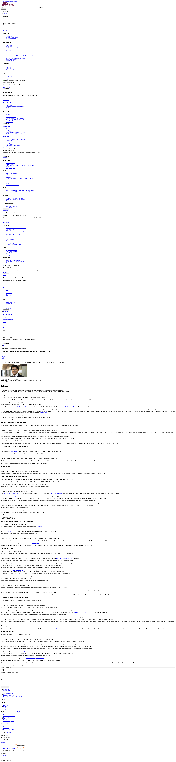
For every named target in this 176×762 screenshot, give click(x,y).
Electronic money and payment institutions (15, 118)
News (4, 275)
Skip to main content (5, 1)
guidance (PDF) (27, 651)
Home (4, 345)
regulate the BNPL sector (56, 493)
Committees (8, 68)
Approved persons (10, 128)
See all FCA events (10, 308)
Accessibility (6, 689)
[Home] (8, 6)
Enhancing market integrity (12, 37)
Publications (6, 311)
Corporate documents (8, 317)
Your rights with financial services (13, 234)
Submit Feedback (4, 687)
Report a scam (9, 262)
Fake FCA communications (12, 251)
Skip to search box (14, 1)
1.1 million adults (14, 451)
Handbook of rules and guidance (13, 47)
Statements (8, 295)
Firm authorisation (7, 102)
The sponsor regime (10, 168)
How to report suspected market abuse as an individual (18, 191)
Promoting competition (11, 38)
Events (4, 306)
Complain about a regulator (12, 240)
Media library (9, 303)
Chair (7, 66)
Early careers (9, 77)
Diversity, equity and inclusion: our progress (15, 58)
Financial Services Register (9, 716)
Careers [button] (9, 724)
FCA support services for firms (12, 143)
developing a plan (35, 543)
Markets (5, 157)
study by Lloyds (43, 412)
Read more (5, 272)
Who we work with (10, 60)
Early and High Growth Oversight (80, 612)
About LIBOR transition (11, 173)
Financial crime (9, 144)
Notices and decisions (8, 319)
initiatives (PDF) (51, 617)
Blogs (7, 290)
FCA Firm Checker (10, 229)
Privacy (5, 698)
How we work (6, 87)
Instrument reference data (11, 206)
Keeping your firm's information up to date (15, 132)
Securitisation (9, 176)
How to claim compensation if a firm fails (15, 242)
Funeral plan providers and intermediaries (15, 119)
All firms (8, 114)
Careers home (9, 76)
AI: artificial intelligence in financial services (15, 139)
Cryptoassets (9, 141)
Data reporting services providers (13, 174)
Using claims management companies (14, 244)
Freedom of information (8, 695)
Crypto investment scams (11, 250)
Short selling (8, 200)
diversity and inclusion (58, 628)
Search (2, 7)
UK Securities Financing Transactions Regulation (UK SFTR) (19, 178)
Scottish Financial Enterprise (71, 406)
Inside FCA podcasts (10, 302)
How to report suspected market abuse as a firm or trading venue (20, 190)
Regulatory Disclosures (11, 166)
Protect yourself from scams (12, 255)
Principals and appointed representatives (14, 133)
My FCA (5, 714)
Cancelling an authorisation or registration (15, 106)
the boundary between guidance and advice (35, 658)
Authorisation (9, 45)
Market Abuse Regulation (11, 193)
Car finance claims (10, 239)
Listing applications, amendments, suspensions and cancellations (20, 165)
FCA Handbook (6, 717)
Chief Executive (9, 67)
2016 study (39, 526)
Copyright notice (7, 691)
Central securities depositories (12, 185)
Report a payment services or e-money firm (15, 261)
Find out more (6, 100)
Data (4, 322)
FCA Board (8, 71)
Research (5, 325)
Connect (5, 718)
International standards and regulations (14, 49)
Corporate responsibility (11, 57)
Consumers (5, 210)
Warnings (8, 296)
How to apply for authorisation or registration (16, 109)
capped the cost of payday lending (11, 493)
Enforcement (9, 46)
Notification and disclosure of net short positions (16, 199)
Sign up (5, 285)
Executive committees (11, 69)
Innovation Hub (9, 120)
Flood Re (35, 602)
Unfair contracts (9, 264)
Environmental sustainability (12, 59)
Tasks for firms (6, 126)
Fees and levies (9, 131)
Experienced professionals (11, 79)
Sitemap (5, 699)
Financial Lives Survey (8, 531)
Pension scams (9, 253)
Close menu (6, 88)
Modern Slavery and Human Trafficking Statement (14, 696)
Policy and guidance (8, 314)
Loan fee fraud (9, 252)
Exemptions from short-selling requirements (15, 198)
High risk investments (10, 230)
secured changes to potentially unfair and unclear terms (21, 496)
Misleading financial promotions (13, 260)
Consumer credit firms (11, 117)
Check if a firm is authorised (12, 107)
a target (32, 556)
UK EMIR (8, 177)
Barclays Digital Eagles (18, 570)
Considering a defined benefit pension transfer (16, 228)
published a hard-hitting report (33, 409)
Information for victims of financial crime (15, 233)
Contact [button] (9, 732)
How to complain (10, 243)
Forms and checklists (10, 163)
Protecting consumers (10, 39)
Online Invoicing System (8, 721)
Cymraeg (5, 694)
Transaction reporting (10, 207)
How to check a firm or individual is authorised (16, 231)
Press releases (9, 293)
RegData (5, 719)
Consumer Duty (9, 140)
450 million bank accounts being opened (65, 558)
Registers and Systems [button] (24, 712)
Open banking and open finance (13, 145)
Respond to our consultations (9, 341)
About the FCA (9, 36)
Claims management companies (13, 115)
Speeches (8, 294)
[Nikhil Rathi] (14, 377)
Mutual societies (9, 122)
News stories (9, 291)
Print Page (3, 356)
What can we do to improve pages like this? (10, 672)
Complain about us (7, 690)
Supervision (8, 50)
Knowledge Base (10, 164)
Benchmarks (8, 183)
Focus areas (6, 136)
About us (5, 13)
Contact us (5, 30)
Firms (4, 89)
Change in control (10, 130)
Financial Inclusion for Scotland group (22, 406)
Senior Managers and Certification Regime (15, 146)
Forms (4, 327)
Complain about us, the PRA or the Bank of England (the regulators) (21, 55)
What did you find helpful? (6, 679)
